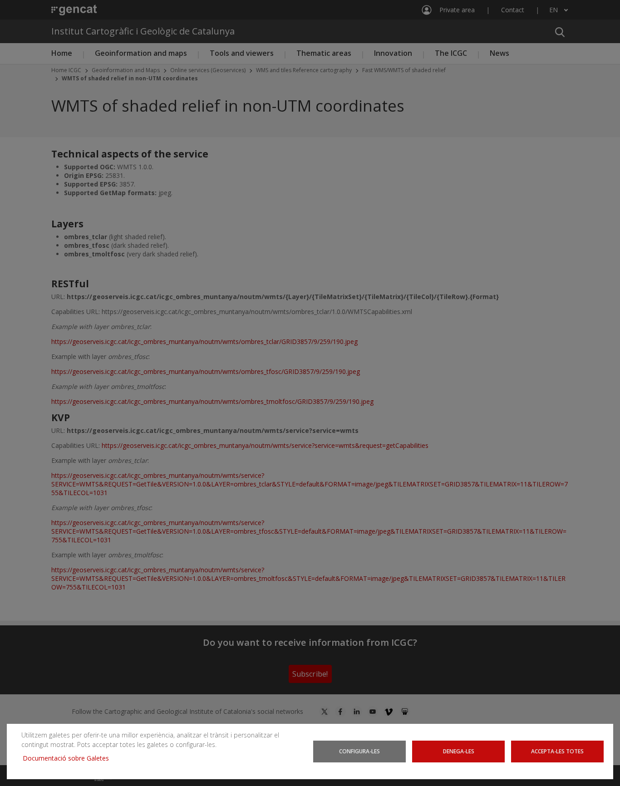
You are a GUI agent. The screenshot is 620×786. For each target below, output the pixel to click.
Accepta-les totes (557, 751)
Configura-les (359, 751)
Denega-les (458, 751)
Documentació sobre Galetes (69, 758)
